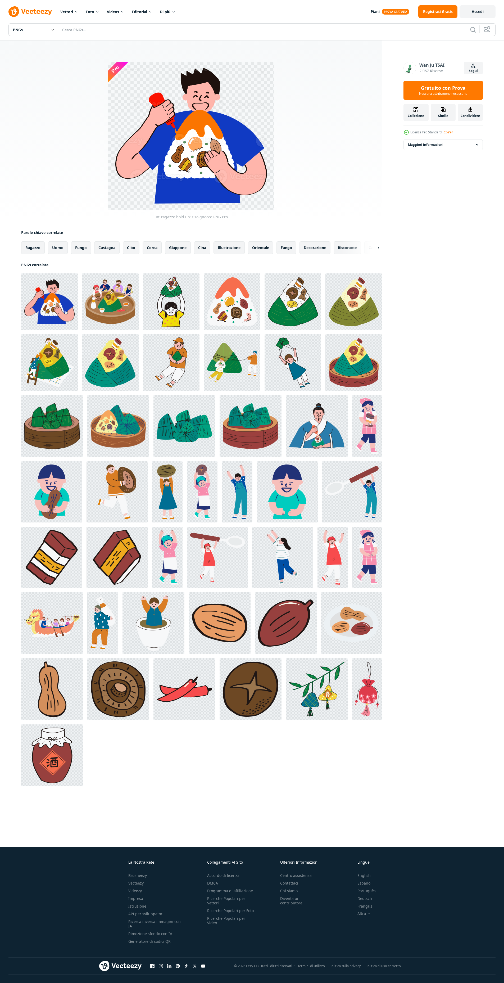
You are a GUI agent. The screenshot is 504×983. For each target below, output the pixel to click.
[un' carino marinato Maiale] (117, 557)
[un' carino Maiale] (51, 557)
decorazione (315, 247)
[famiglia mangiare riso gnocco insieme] (110, 301)
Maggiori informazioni (425, 144)
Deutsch (364, 898)
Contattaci (289, 883)
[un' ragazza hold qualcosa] (282, 557)
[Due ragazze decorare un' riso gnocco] (49, 362)
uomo (57, 247)
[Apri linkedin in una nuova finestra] (169, 966)
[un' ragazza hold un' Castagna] (167, 491)
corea (152, 247)
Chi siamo (289, 890)
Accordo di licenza (223, 875)
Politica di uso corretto (383, 965)
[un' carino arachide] (52, 689)
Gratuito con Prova (443, 90)
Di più (165, 11)
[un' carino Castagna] (220, 623)
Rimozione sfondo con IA (150, 933)
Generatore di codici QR (149, 941)
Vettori (66, 11)
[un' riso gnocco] (232, 301)
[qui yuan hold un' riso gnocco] (317, 426)
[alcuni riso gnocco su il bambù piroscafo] (52, 426)
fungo (81, 247)
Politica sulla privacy (345, 965)
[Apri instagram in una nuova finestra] (161, 966)
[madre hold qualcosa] (167, 557)
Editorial (139, 11)
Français (364, 906)
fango (286, 247)
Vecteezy (136, 883)
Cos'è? (448, 132)
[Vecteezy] (30, 11)
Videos (113, 11)
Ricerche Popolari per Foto (230, 910)
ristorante (347, 247)
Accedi (478, 11)
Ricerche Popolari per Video (226, 920)
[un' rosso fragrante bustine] (367, 689)
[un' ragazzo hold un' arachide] (51, 491)
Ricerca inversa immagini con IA (154, 923)
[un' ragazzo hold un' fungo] (117, 491)
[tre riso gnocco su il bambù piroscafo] (118, 426)
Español (364, 883)
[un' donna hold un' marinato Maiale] (367, 426)
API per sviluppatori (146, 913)
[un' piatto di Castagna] (351, 623)
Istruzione (137, 906)
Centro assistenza (296, 875)
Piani (375, 11)
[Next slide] (373, 247)
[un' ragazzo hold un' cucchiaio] (352, 491)
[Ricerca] (473, 29)
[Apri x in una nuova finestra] (195, 966)
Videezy (135, 890)
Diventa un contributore (291, 900)
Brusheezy (137, 875)
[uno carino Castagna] (286, 623)
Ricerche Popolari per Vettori (226, 900)
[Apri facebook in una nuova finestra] (152, 966)
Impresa (135, 898)
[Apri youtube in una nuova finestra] (203, 966)
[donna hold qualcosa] (367, 557)
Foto (90, 11)
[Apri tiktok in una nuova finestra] (186, 966)
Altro (361, 914)
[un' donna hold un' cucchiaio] (217, 557)
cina (202, 247)
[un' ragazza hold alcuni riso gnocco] (293, 362)
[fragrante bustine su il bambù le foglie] (317, 689)
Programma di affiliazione (230, 890)
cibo (131, 247)
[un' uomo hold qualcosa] (237, 491)
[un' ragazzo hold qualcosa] (287, 491)
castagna (106, 247)
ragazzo (32, 247)
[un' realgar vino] (52, 755)
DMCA (212, 883)
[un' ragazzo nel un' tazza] (153, 623)
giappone (178, 247)
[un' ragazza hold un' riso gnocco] (171, 301)
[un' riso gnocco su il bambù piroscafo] (353, 362)
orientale (260, 247)
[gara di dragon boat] (52, 623)
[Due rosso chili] (184, 689)
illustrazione (229, 247)
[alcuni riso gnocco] (184, 426)
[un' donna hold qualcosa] (332, 557)
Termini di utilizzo (311, 965)
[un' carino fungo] (118, 689)
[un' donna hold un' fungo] (202, 491)
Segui (473, 71)
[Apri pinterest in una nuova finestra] (178, 966)
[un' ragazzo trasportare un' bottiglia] (102, 623)
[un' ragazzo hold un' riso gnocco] (49, 301)
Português (366, 890)
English (364, 875)
